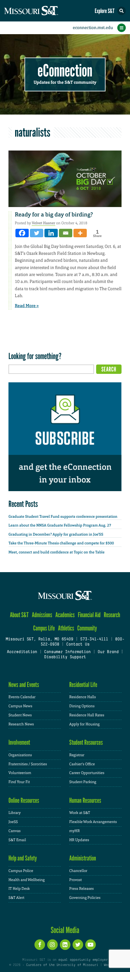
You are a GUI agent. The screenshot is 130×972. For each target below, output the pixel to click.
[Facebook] (22, 233)
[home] (42, 10)
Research (112, 615)
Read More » (27, 306)
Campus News (20, 706)
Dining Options (82, 706)
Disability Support (65, 657)
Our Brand (108, 652)
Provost (75, 879)
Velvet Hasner (43, 223)
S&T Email (17, 840)
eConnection (65, 71)
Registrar (76, 755)
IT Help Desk (19, 888)
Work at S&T (79, 812)
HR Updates (79, 840)
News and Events (23, 685)
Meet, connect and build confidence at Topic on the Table (56, 552)
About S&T (19, 615)
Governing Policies (84, 897)
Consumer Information (67, 652)
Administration (82, 858)
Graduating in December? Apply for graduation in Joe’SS (55, 534)
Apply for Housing (84, 724)
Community (87, 628)
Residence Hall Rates (86, 715)
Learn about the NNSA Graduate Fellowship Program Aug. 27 (59, 525)
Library (14, 812)
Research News (21, 724)
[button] (121, 11)
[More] (80, 233)
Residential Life (83, 685)
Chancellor (78, 870)
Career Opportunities (86, 772)
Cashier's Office (82, 764)
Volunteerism (19, 772)
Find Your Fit (19, 781)
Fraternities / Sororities (27, 764)
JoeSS (13, 821)
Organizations (20, 755)
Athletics (66, 628)
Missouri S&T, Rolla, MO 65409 (39, 639)
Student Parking (82, 781)
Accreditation (22, 652)
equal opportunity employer (83, 960)
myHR (74, 830)
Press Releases (81, 888)
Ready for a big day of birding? (54, 214)
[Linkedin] (51, 233)
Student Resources (86, 742)
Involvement (19, 742)
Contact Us (77, 645)
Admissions (42, 615)
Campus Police (20, 870)
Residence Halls (82, 697)
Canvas (14, 830)
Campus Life (44, 628)
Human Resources (85, 800)
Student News (20, 715)
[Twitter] (36, 233)
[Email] (65, 233)
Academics (65, 615)
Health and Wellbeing (26, 879)
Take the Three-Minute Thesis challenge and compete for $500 (61, 543)
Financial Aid (89, 615)
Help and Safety (22, 858)
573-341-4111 (94, 639)
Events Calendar (22, 697)
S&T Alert (16, 897)
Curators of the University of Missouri (62, 965)
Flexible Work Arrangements (93, 821)
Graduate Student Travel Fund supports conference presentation (62, 516)
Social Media (65, 930)
